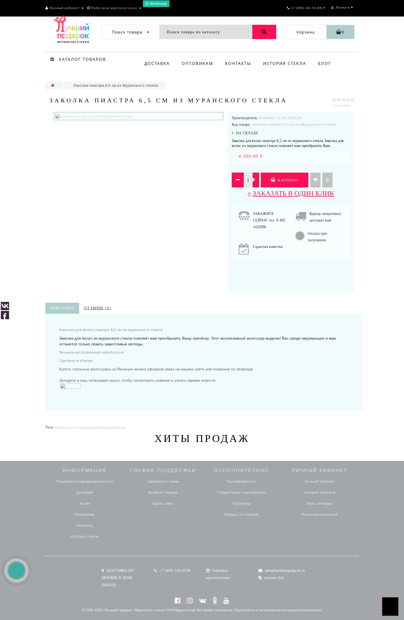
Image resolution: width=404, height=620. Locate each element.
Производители (241, 481)
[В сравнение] (327, 180)
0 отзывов (341, 105)
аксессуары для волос (86, 427)
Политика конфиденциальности (84, 481)
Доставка (157, 63)
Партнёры (241, 503)
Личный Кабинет (319, 481)
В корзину (287, 180)
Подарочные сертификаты (241, 492)
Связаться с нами (163, 481)
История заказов (319, 492)
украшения (115, 427)
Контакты (238, 63)
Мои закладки (319, 503)
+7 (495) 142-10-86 (175, 571)
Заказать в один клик (293, 193)
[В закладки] (315, 180)
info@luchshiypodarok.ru (285, 571)
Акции (84, 503)
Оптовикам (197, 63)
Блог (324, 63)
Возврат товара (162, 492)
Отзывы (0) (97, 308)
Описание (62, 308)
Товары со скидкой (241, 514)
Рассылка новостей (319, 514)
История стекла (284, 63)
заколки (60, 427)
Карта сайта (162, 503)
